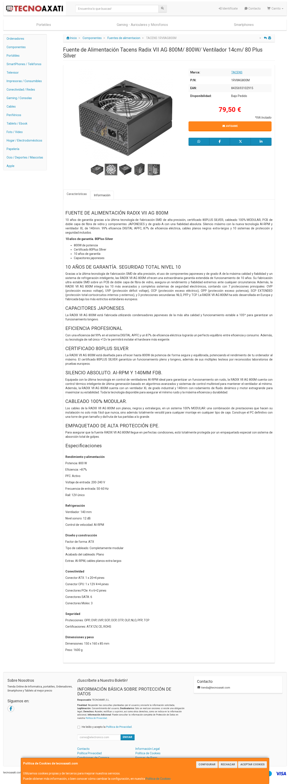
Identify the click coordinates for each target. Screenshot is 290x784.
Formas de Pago (146, 757)
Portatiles (43, 25)
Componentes (16, 47)
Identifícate (230, 8)
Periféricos (14, 115)
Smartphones (244, 25)
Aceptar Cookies (252, 764)
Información (102, 195)
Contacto (254, 8)
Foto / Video (15, 132)
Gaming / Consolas (19, 98)
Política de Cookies (158, 778)
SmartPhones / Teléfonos (24, 64)
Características (77, 194)
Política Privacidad (89, 753)
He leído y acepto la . (107, 726)
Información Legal (147, 748)
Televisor (13, 72)
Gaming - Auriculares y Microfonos (142, 25)
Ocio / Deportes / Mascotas (25, 157)
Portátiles (13, 55)
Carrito (276, 8)
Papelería (13, 149)
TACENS (236, 72)
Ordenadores (15, 38)
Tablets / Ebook (17, 123)
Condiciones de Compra (93, 757)
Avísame (231, 126)
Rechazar (228, 764)
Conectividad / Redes (21, 89)
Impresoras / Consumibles (24, 81)
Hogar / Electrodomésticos (24, 140)
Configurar (206, 764)
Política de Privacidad (96, 718)
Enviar (127, 737)
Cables (11, 106)
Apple (10, 166)
